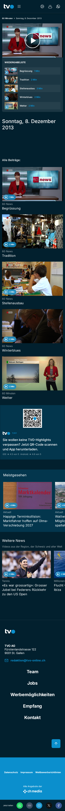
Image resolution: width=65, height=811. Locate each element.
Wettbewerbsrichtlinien (48, 772)
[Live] (42, 6)
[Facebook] (59, 805)
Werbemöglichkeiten (32, 694)
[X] (49, 805)
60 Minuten (7, 18)
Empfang (32, 706)
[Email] (39, 805)
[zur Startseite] (9, 6)
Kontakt (32, 717)
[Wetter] (50, 6)
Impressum (27, 772)
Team (32, 671)
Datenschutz (11, 772)
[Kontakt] (58, 6)
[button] (29, 805)
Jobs (32, 683)
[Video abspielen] (32, 40)
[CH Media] (32, 791)
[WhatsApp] (20, 805)
